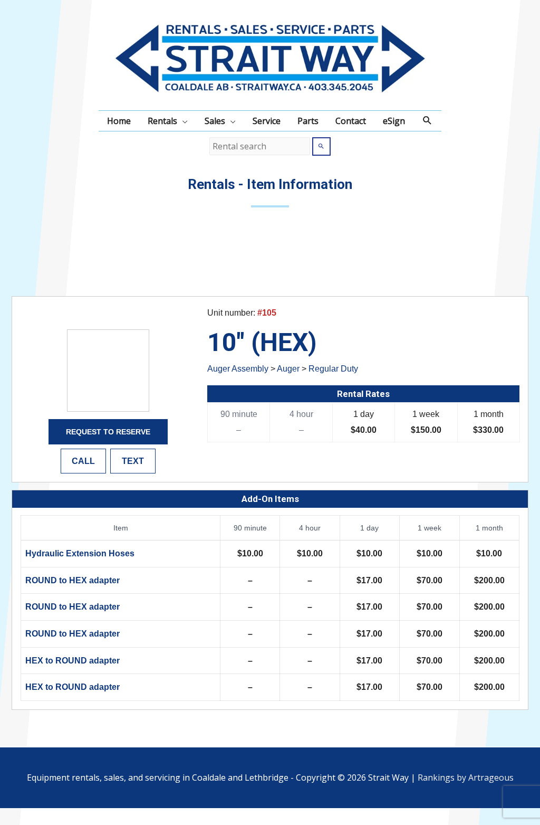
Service (267, 121)
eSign (394, 121)
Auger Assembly (237, 368)
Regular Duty (333, 368)
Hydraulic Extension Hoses (79, 553)
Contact (350, 121)
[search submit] (321, 146)
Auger (288, 368)
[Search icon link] (427, 120)
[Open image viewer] (108, 370)
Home (119, 121)
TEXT (133, 461)
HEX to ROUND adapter (72, 660)
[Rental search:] (260, 146)
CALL (83, 461)
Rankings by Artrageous (466, 777)
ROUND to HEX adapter (72, 580)
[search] (259, 146)
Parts (308, 121)
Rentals (162, 121)
